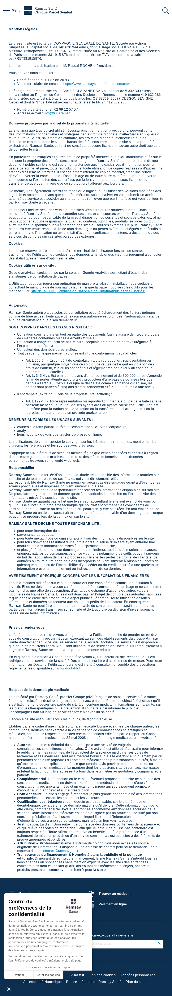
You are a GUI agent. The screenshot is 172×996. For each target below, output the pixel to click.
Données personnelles (138, 975)
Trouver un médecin (114, 893)
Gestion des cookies (99, 975)
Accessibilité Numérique (42, 982)
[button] (9, 989)
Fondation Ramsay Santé (101, 982)
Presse (71, 982)
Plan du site (135, 982)
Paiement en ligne (113, 904)
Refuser (19, 974)
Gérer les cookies (48, 974)
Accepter (77, 974)
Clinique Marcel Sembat (53, 12)
